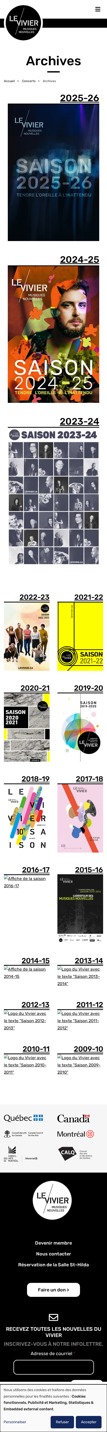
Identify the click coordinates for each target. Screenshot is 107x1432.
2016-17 (36, 870)
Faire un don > (53, 1290)
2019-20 (88, 688)
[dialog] (53, 1408)
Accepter (88, 1422)
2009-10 (88, 1049)
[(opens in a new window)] (23, 1118)
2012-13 (36, 1004)
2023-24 (79, 421)
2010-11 (36, 1049)
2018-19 (36, 779)
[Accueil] (23, 22)
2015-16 (89, 870)
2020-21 (35, 688)
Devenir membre (53, 1243)
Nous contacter (53, 1254)
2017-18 (89, 779)
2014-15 (36, 960)
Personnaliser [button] (15, 1422)
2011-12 (89, 1004)
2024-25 (79, 259)
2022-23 (34, 597)
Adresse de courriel (51, 1353)
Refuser (62, 1422)
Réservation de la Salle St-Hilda (53, 1265)
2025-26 (79, 98)
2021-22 (88, 597)
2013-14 (89, 960)
